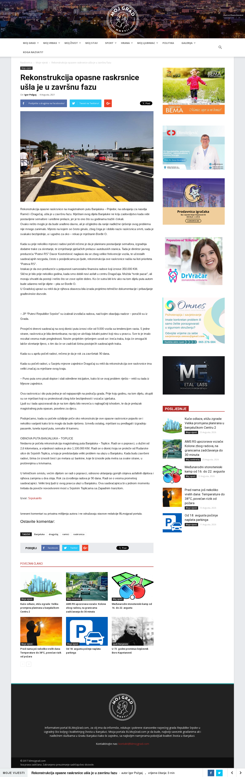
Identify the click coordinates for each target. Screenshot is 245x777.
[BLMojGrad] (122, 17)
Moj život (71, 43)
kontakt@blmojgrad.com (133, 744)
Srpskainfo (35, 498)
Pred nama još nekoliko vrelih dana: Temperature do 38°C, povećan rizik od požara (40, 652)
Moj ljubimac (146, 43)
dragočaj (53, 534)
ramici (65, 534)
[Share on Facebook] (211, 773)
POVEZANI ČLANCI (31, 563)
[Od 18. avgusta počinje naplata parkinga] (87, 631)
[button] (220, 47)
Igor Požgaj (30, 94)
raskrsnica (78, 534)
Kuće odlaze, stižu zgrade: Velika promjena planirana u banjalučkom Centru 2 (39, 608)
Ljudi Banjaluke (120, 644)
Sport (109, 43)
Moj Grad (29, 43)
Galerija (187, 43)
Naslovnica (26, 62)
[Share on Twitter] (219, 773)
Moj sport (117, 599)
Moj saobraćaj (74, 599)
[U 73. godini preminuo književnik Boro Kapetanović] (133, 631)
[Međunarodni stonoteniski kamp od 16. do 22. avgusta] (133, 586)
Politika (168, 43)
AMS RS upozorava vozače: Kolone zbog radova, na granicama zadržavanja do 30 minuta (86, 608)
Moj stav (91, 43)
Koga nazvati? (33, 52)
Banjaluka (39, 534)
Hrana (125, 43)
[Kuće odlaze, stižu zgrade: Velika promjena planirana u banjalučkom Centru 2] (41, 586)
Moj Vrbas (50, 43)
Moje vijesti (42, 62)
